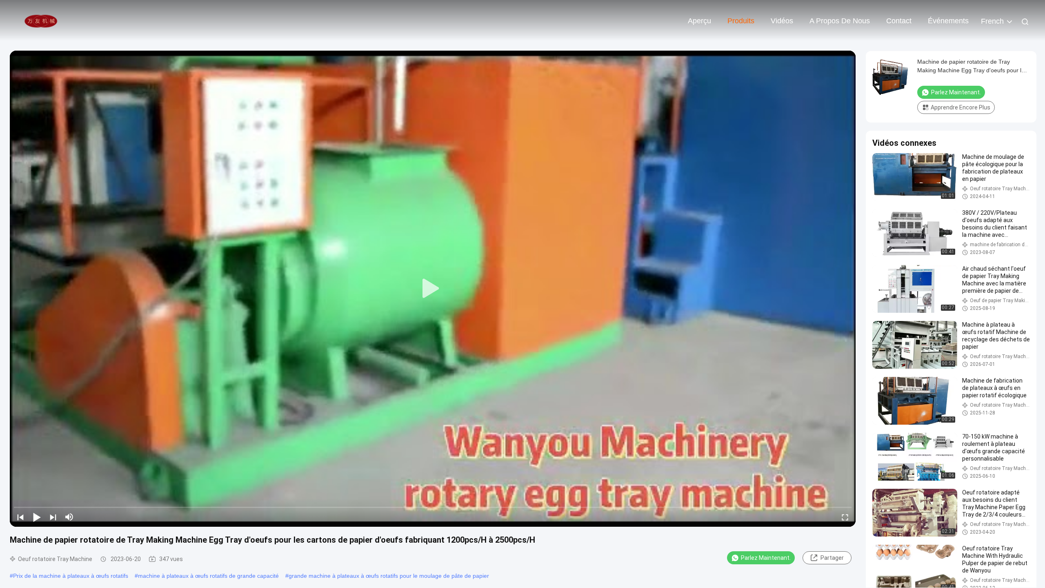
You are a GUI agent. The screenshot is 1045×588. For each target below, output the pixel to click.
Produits (740, 21)
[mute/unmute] (69, 517)
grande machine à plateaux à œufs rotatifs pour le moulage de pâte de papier (389, 575)
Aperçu (699, 21)
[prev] (20, 517)
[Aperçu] (40, 20)
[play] (432, 288)
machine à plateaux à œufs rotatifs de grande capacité (208, 575)
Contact (899, 21)
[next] (53, 517)
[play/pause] (37, 517)
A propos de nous (839, 21)
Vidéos (782, 21)
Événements (948, 21)
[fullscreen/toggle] (845, 517)
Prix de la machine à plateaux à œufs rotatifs (70, 575)
